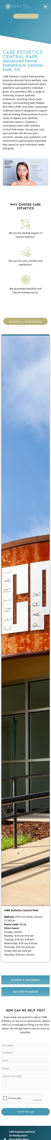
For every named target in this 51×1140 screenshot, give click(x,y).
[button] (45, 6)
